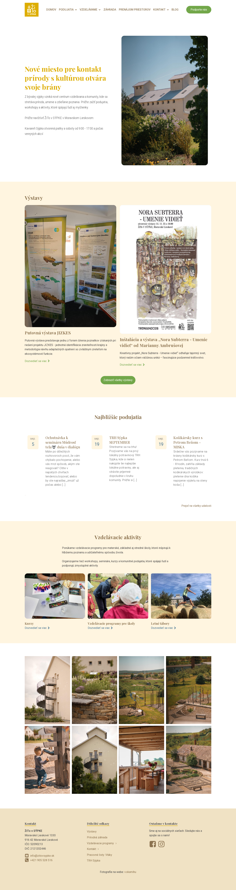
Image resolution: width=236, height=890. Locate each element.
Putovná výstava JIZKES (48, 332)
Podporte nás (199, 9)
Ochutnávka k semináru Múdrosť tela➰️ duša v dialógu (62, 442)
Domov (51, 9)
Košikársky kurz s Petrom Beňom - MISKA (187, 442)
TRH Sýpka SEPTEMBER (119, 440)
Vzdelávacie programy (100, 843)
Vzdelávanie (88, 9)
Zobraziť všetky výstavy (118, 380)
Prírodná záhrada (97, 837)
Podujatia (66, 9)
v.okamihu (130, 872)
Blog (175, 9)
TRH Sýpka (93, 860)
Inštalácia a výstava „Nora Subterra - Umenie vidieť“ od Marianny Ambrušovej (163, 342)
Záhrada (109, 9)
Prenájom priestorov (134, 9)
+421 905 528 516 (41, 860)
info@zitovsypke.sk (42, 855)
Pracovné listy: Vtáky (99, 854)
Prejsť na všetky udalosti (196, 505)
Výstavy (92, 831)
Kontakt (159, 9)
